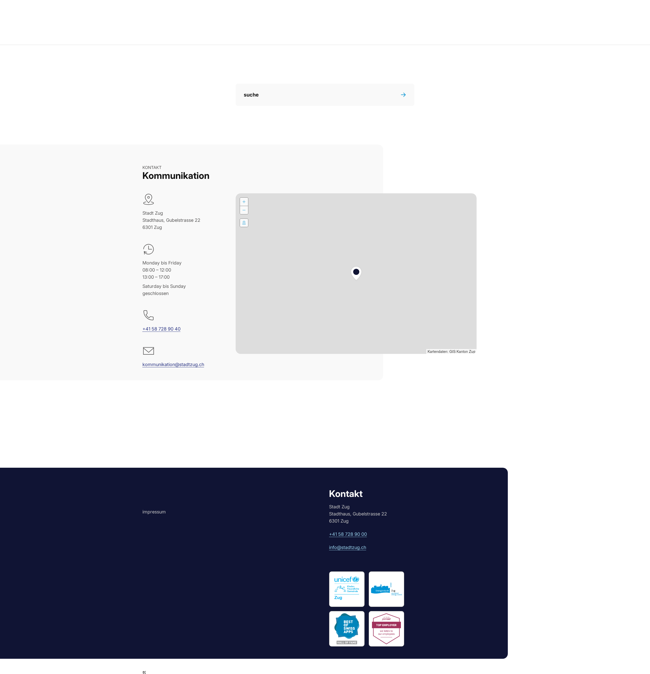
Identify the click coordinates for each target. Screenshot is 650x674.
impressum (154, 511)
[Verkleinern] (244, 210)
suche (251, 95)
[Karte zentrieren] (244, 222)
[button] (356, 273)
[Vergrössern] (244, 201)
